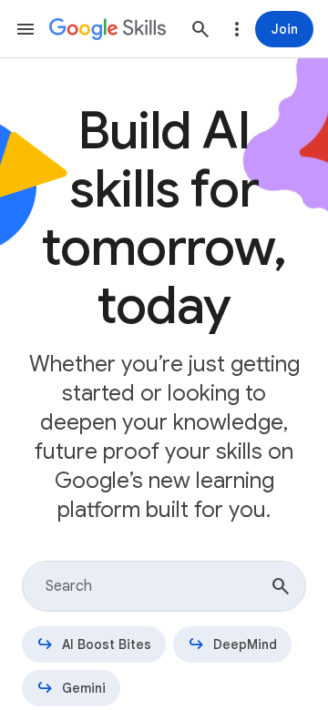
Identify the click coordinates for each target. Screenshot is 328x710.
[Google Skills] (107, 29)
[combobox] (164, 586)
